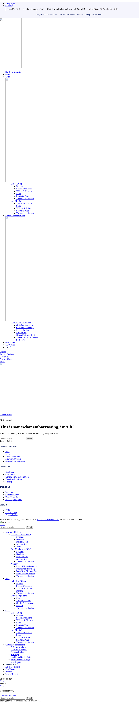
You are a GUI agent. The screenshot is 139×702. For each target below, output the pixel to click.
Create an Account (8, 695)
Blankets (20, 539)
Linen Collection (12, 456)
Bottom (19, 591)
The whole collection (25, 198)
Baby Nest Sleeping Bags (27, 571)
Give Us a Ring (12, 495)
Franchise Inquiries (13, 479)
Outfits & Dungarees (25, 603)
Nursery (14, 564)
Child (7, 454)
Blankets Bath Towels (25, 573)
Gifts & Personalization (21, 323)
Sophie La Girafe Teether (27, 337)
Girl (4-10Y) (16, 184)
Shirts (18, 206)
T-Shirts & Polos (23, 208)
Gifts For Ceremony (25, 327)
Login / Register (12, 674)
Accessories (21, 544)
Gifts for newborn (18, 647)
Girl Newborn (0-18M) (21, 534)
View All (20, 547)
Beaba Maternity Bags (25, 335)
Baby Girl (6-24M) (19, 581)
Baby (7, 451)
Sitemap (8, 482)
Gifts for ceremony (19, 649)
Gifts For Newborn (24, 325)
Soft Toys (20, 340)
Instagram (9, 492)
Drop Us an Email (13, 497)
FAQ (7, 510)
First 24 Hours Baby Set (26, 566)
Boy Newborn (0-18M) (21, 549)
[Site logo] (11, 67)
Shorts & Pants (22, 196)
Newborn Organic (13, 459)
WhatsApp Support (13, 499)
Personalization (22, 330)
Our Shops (10, 474)
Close (2, 524)
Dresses (19, 186)
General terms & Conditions (17, 477)
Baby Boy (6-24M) (19, 596)
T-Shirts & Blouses (24, 588)
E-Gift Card (21, 332)
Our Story (9, 472)
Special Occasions (24, 189)
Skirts (18, 193)
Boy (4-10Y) (16, 201)
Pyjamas (19, 537)
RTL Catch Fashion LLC (48, 519)
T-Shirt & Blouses (24, 191)
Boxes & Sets (22, 542)
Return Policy (11, 512)
